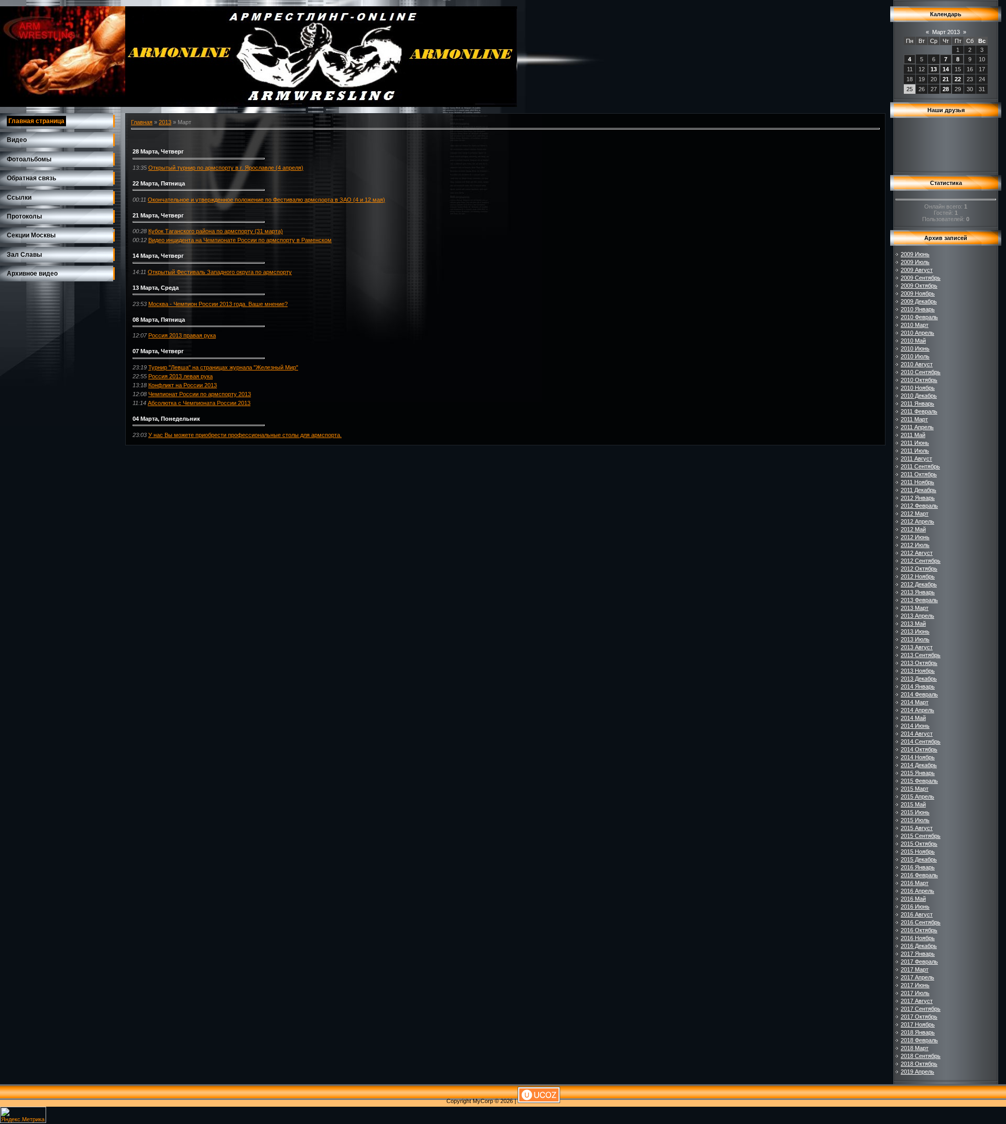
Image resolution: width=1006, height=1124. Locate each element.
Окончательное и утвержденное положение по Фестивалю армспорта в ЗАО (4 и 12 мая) (266, 200)
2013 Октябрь (919, 663)
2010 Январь (918, 309)
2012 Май (913, 529)
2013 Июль (915, 639)
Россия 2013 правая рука (182, 335)
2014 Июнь (915, 726)
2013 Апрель (917, 616)
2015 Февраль (919, 781)
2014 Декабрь (919, 765)
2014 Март (914, 702)
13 (934, 69)
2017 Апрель (917, 977)
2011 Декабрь (918, 490)
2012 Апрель (917, 521)
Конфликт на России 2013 (182, 385)
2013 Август (917, 647)
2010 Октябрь (919, 380)
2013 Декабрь (919, 678)
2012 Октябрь (919, 568)
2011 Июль (915, 451)
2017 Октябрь (919, 1016)
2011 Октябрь (919, 474)
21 (946, 79)
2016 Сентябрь (921, 922)
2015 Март (914, 788)
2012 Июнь (915, 537)
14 (946, 69)
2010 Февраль (919, 317)
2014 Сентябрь (921, 741)
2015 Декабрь (919, 859)
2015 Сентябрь (921, 836)
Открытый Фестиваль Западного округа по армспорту (220, 272)
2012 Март (914, 513)
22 (958, 79)
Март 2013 (946, 32)
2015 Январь (918, 773)
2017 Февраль (919, 961)
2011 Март (914, 419)
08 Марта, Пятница (159, 320)
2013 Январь (918, 592)
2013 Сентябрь (921, 655)
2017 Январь (918, 954)
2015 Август (917, 828)
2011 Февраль (919, 411)
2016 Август (917, 914)
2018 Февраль (919, 1040)
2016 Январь (918, 867)
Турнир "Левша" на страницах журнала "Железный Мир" (223, 367)
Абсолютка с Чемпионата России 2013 (199, 403)
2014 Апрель (917, 710)
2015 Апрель (917, 796)
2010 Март (914, 325)
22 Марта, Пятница (159, 183)
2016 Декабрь (919, 946)
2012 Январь (918, 498)
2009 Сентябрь (921, 278)
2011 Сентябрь (920, 466)
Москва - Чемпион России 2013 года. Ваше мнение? (218, 304)
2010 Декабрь (919, 395)
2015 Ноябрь (918, 851)
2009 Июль (915, 262)
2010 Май (913, 340)
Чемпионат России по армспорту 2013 (199, 394)
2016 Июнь (915, 906)
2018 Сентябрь (921, 1056)
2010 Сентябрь (921, 372)
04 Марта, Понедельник (166, 419)
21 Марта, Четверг (158, 215)
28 (946, 89)
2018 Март (914, 1048)
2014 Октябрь (919, 749)
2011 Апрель (917, 427)
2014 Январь (918, 686)
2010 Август (917, 364)
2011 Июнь (915, 443)
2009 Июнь (915, 254)
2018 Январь (918, 1032)
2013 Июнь (915, 631)
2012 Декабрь (919, 584)
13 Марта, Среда (156, 288)
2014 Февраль (919, 694)
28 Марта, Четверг (158, 151)
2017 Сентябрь (921, 1009)
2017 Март (914, 969)
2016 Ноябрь (918, 938)
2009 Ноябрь (918, 293)
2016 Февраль (919, 875)
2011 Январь (917, 403)
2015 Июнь (915, 812)
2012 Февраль (919, 506)
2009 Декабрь (919, 301)
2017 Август (917, 1001)
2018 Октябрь (919, 1064)
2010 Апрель (917, 333)
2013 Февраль (919, 600)
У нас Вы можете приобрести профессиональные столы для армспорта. (245, 435)
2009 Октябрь (919, 285)
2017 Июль (915, 993)
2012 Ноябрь (918, 576)
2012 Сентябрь (921, 561)
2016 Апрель (917, 891)
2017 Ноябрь (918, 1024)
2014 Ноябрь (918, 757)
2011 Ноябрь (917, 482)
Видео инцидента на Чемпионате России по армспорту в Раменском (240, 240)
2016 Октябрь (919, 930)
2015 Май (913, 804)
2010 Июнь (915, 348)
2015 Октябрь (919, 844)
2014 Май (913, 718)
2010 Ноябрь (918, 388)
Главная (141, 122)
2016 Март (914, 883)
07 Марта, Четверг (158, 351)
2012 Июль (915, 545)
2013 (165, 122)
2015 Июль (915, 820)
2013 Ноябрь (918, 671)
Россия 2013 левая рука (180, 376)
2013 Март (914, 608)
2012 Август (917, 553)
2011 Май (913, 435)
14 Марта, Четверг (158, 256)
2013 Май (913, 623)
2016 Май (913, 899)
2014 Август (917, 733)
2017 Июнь (915, 985)
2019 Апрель (917, 1071)
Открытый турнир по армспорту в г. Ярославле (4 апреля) (225, 168)
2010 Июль (915, 356)
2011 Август (916, 458)
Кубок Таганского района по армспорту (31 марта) (215, 231)
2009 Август (917, 270)
